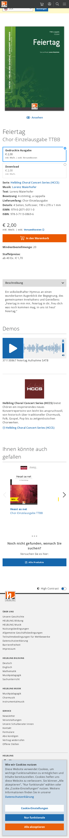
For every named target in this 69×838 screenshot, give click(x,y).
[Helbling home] (10, 596)
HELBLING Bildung (13, 620)
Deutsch (7, 663)
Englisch (7, 667)
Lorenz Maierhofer (24, 187)
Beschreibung (14, 283)
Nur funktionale (34, 817)
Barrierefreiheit (12, 644)
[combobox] (18, 8)
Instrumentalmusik (13, 701)
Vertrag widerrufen (14, 740)
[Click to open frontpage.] (4, 4)
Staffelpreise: (12, 254)
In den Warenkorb (37, 238)
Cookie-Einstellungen (34, 808)
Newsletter (9, 715)
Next (63, 495)
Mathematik (9, 671)
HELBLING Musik (12, 624)
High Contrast (50, 588)
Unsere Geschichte (13, 616)
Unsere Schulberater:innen (18, 723)
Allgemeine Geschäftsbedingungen (23, 632)
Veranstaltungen (12, 719)
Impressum (9, 648)
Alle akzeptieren (34, 827)
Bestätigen (41, 8)
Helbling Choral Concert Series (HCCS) (35, 182)
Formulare (8, 732)
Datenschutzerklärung (19, 797)
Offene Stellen (11, 744)
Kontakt (7, 728)
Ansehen (37, 117)
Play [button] (13, 348)
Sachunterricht (11, 679)
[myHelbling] (49, 4)
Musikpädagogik (12, 675)
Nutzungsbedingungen (16, 628)
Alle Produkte (36, 562)
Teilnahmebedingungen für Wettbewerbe (26, 636)
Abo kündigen (10, 736)
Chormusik (9, 697)
